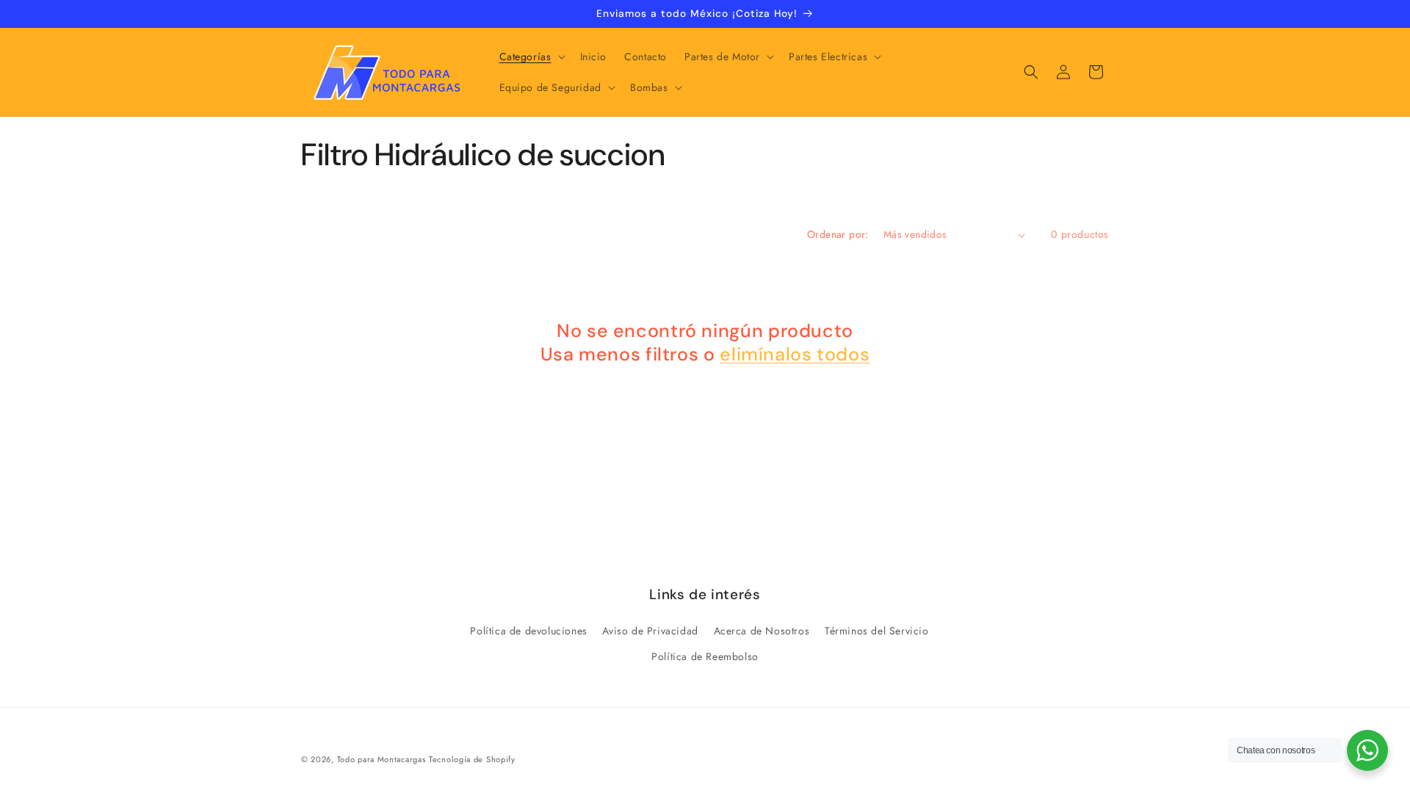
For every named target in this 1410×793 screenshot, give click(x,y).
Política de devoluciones (528, 630)
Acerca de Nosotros (762, 630)
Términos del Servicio (877, 630)
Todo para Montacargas (381, 759)
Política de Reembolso (705, 656)
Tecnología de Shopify (472, 759)
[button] (531, 56)
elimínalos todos (795, 354)
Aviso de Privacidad (650, 630)
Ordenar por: (838, 234)
